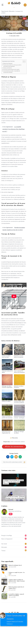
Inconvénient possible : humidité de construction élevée (11, 71)
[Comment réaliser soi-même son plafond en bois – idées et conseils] (4, 582)
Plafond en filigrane (7, 63)
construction (17, 441)
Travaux (3, 550)
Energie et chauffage (6, 535)
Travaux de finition (7, 67)
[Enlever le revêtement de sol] (4, 567)
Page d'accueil (4, 11)
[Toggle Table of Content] (23, 61)
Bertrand (11, 509)
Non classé (4, 544)
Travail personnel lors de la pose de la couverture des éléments (12, 65)
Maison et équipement (6, 539)
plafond (23, 441)
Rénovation (12, 11)
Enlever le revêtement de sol (15, 565)
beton (12, 441)
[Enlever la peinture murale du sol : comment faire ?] (4, 589)
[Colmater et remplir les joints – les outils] (4, 574)
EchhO (15, 3)
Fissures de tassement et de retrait (11, 69)
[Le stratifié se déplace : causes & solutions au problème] (4, 596)
